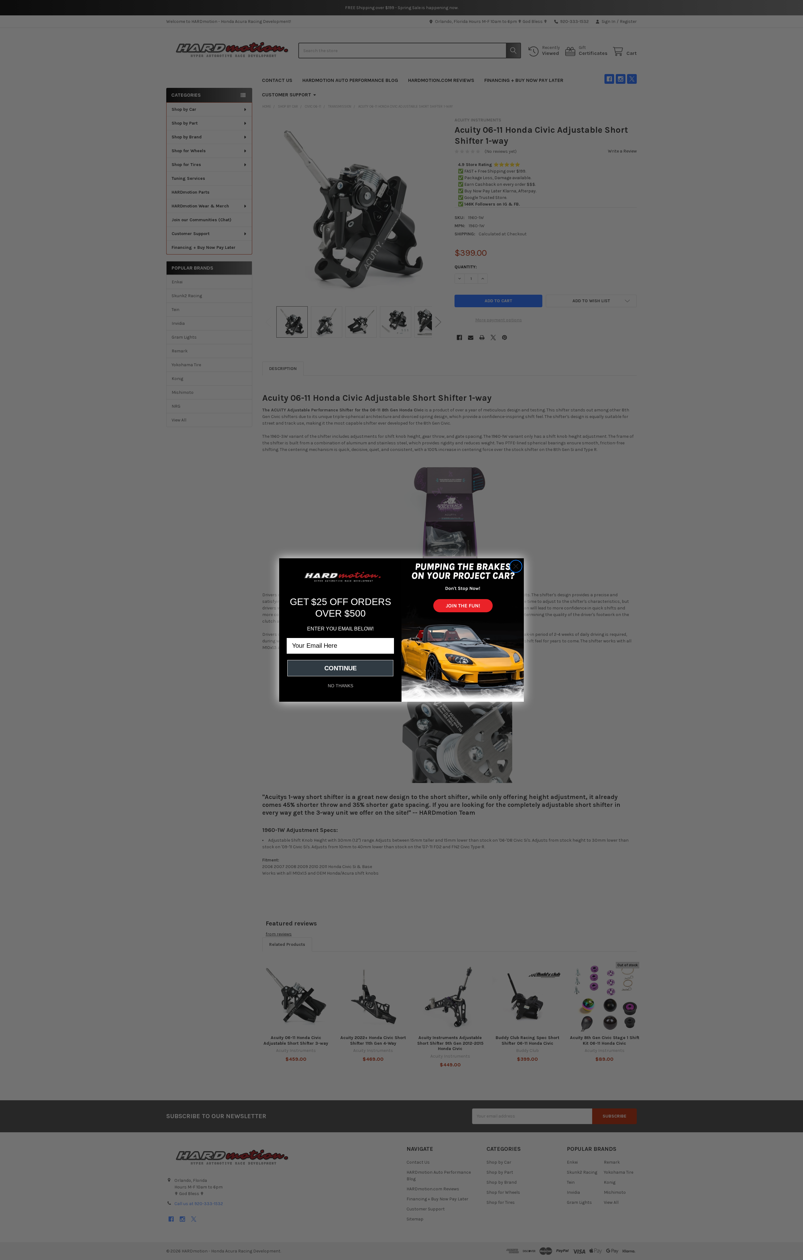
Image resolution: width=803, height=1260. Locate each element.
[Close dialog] (515, 566)
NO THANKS (340, 685)
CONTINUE (340, 668)
